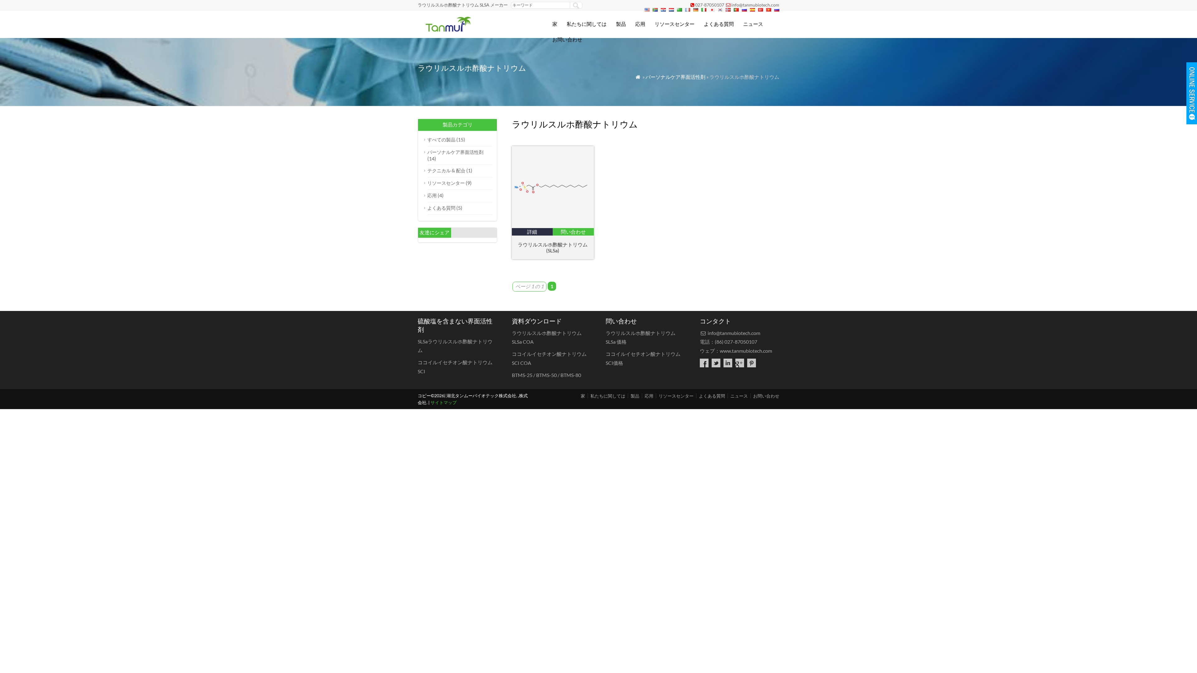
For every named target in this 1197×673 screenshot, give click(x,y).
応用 (640, 24)
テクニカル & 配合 (446, 170)
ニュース (753, 24)
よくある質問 (719, 24)
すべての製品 (441, 139)
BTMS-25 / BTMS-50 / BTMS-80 (546, 375)
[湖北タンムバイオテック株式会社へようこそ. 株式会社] (448, 30)
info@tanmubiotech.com (755, 4)
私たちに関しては (587, 24)
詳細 (532, 232)
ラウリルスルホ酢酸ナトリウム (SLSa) (553, 247)
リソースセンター (675, 24)
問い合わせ (573, 232)
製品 (621, 24)
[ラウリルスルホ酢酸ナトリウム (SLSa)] (553, 226)
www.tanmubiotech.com (746, 351)
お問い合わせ (567, 39)
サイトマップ (443, 402)
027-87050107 (709, 4)
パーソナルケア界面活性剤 (675, 77)
